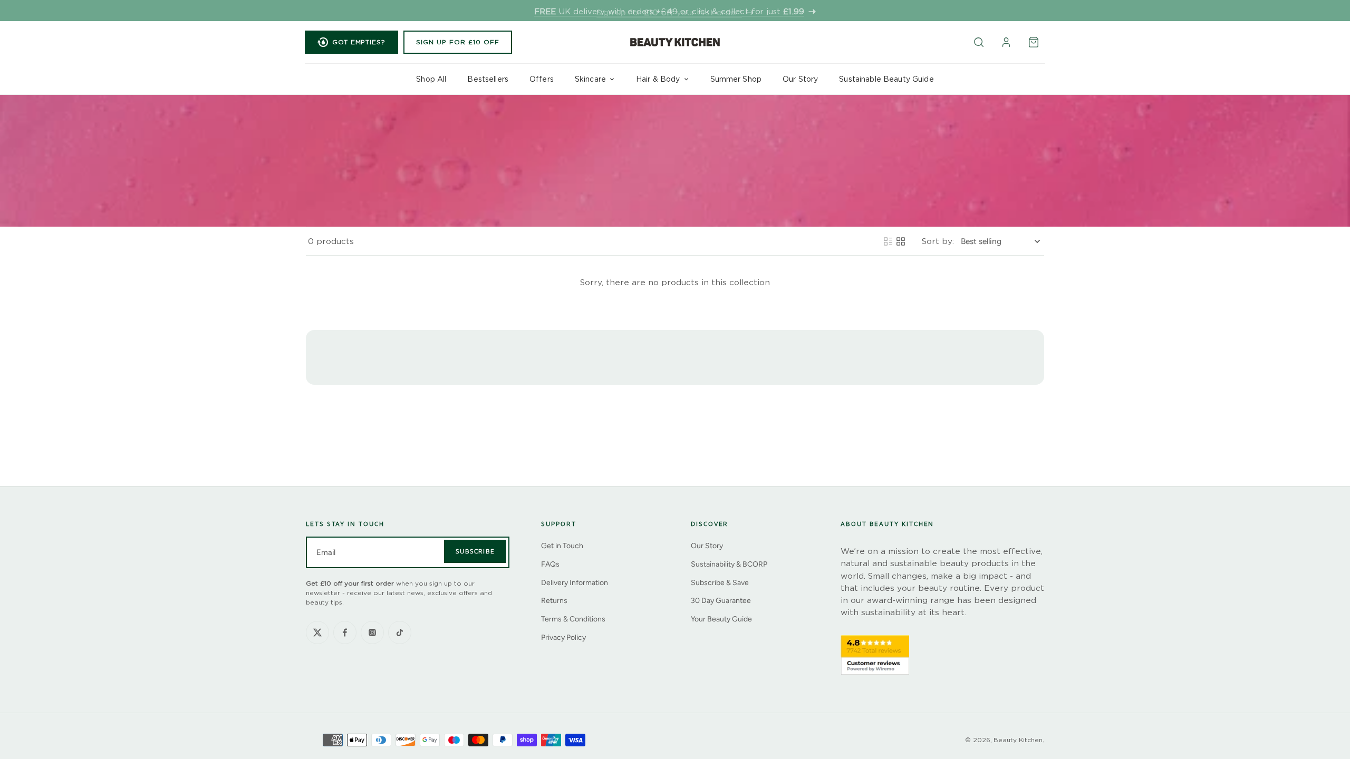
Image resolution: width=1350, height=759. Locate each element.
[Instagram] (372, 632)
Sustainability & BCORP (729, 564)
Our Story (707, 545)
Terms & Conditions (573, 619)
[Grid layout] (900, 241)
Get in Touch (562, 545)
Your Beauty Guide (721, 619)
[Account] (1006, 42)
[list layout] (888, 241)
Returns (554, 600)
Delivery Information (574, 582)
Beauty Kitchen (1018, 740)
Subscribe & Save (720, 582)
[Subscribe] (475, 551)
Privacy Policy (563, 637)
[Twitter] (317, 632)
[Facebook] (344, 632)
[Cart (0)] (1033, 42)
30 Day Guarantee (721, 600)
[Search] (978, 42)
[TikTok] (399, 632)
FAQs (550, 564)
